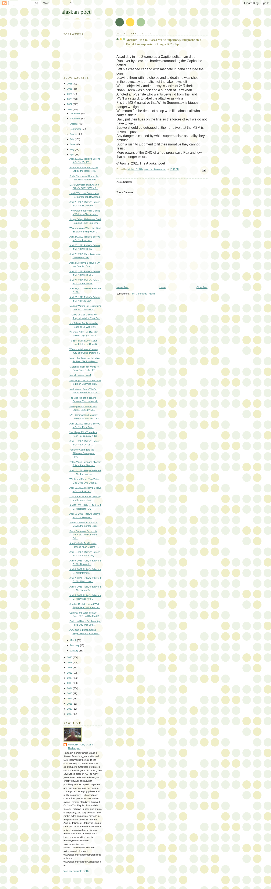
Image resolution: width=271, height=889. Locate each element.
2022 (70, 104)
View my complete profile (76, 871)
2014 (70, 688)
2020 (70, 657)
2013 (70, 693)
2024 (70, 94)
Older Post (201, 287)
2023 (70, 99)
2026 (70, 83)
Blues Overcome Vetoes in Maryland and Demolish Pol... (83, 534)
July (72, 139)
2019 (70, 662)
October (74, 124)
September (76, 129)
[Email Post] (203, 170)
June (73, 144)
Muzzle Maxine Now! (80, 375)
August (74, 134)
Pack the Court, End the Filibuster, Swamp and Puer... (82, 453)
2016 (70, 678)
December (75, 113)
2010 (70, 709)
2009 (70, 714)
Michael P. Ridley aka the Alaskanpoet (80, 746)
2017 (70, 673)
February (75, 645)
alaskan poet (76, 11)
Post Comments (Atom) (143, 293)
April (72, 154)
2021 (70, 109)
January (74, 650)
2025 (70, 88)
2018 (70, 667)
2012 (70, 698)
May (72, 149)
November (75, 118)
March (73, 640)
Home (162, 287)
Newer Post (122, 287)
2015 (70, 683)
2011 (70, 703)
